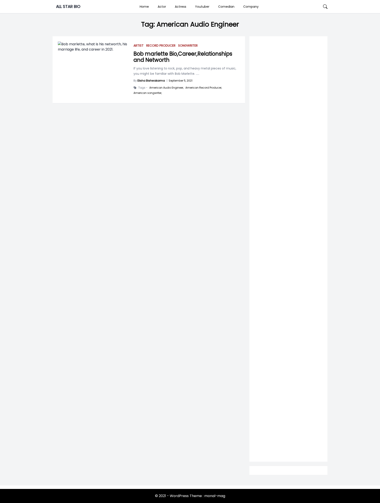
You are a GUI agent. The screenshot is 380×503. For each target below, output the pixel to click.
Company (251, 6)
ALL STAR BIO (68, 6)
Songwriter (188, 45)
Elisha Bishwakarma (151, 80)
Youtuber (202, 6)
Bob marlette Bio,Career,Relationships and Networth (182, 57)
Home (144, 6)
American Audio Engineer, (166, 87)
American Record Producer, (203, 87)
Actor (162, 6)
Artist (138, 45)
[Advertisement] (288, 213)
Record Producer (160, 45)
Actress (180, 6)
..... (197, 73)
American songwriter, (147, 93)
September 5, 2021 (180, 80)
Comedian (226, 6)
